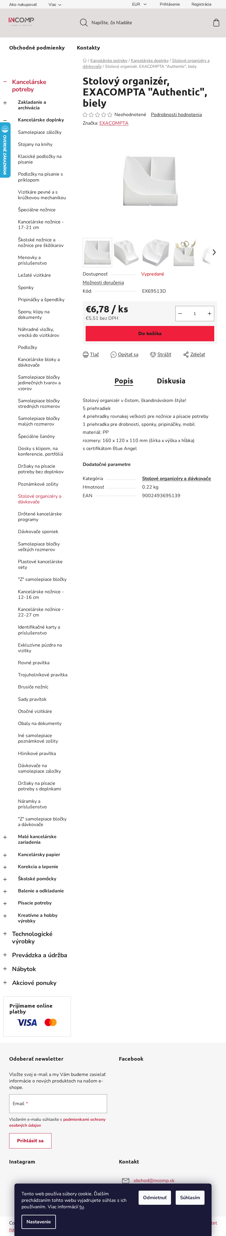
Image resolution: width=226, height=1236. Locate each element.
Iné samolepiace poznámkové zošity (38, 738)
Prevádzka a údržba (39, 955)
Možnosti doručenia (103, 282)
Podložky (27, 347)
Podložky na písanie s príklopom (40, 177)
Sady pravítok (32, 699)
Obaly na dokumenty (40, 723)
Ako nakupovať (23, 4)
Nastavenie (38, 1222)
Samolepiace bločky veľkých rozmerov (39, 547)
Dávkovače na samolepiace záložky (39, 768)
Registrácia (201, 4)
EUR (136, 4)
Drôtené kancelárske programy (40, 517)
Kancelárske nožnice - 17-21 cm (41, 225)
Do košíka (150, 333)
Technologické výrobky (32, 937)
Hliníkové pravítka (37, 753)
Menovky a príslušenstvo (32, 260)
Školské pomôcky (37, 879)
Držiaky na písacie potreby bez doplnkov (41, 469)
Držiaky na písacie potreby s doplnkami (39, 786)
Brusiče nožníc (33, 687)
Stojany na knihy (35, 144)
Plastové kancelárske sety (40, 564)
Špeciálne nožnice (37, 210)
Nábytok (24, 969)
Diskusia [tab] (171, 380)
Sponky (26, 287)
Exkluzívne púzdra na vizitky (40, 648)
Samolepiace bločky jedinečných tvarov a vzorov (39, 383)
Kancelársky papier (39, 854)
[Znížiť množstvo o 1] (180, 313)
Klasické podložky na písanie (40, 159)
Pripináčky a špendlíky (41, 299)
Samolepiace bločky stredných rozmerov (39, 404)
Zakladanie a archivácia (32, 105)
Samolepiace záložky (40, 132)
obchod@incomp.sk (154, 1180)
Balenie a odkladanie (41, 891)
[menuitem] (37, 47)
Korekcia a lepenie (38, 866)
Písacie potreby (34, 903)
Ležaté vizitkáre (34, 275)
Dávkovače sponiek (38, 531)
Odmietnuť (155, 1197)
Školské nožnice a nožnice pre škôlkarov (41, 243)
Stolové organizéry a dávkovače (39, 499)
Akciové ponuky (34, 983)
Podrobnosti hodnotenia (176, 114)
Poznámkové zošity (38, 484)
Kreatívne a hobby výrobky (37, 918)
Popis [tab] (123, 380)
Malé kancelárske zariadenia (37, 839)
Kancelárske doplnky (41, 120)
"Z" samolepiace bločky (42, 579)
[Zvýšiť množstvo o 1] (209, 313)
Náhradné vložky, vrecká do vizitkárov (38, 332)
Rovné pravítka (33, 663)
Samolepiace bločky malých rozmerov (39, 421)
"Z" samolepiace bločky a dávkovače (42, 822)
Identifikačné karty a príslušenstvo (39, 630)
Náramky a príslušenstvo (32, 804)
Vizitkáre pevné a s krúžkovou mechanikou (42, 195)
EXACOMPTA (114, 123)
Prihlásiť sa (30, 1141)
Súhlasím (190, 1197)
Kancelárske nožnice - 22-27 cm (41, 612)
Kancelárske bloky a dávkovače (39, 362)
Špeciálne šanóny (36, 436)
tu (81, 1207)
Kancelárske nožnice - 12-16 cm (41, 595)
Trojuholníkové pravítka (42, 675)
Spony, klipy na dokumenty (33, 315)
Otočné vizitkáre (35, 711)
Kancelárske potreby (29, 85)
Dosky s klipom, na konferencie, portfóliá (40, 451)
